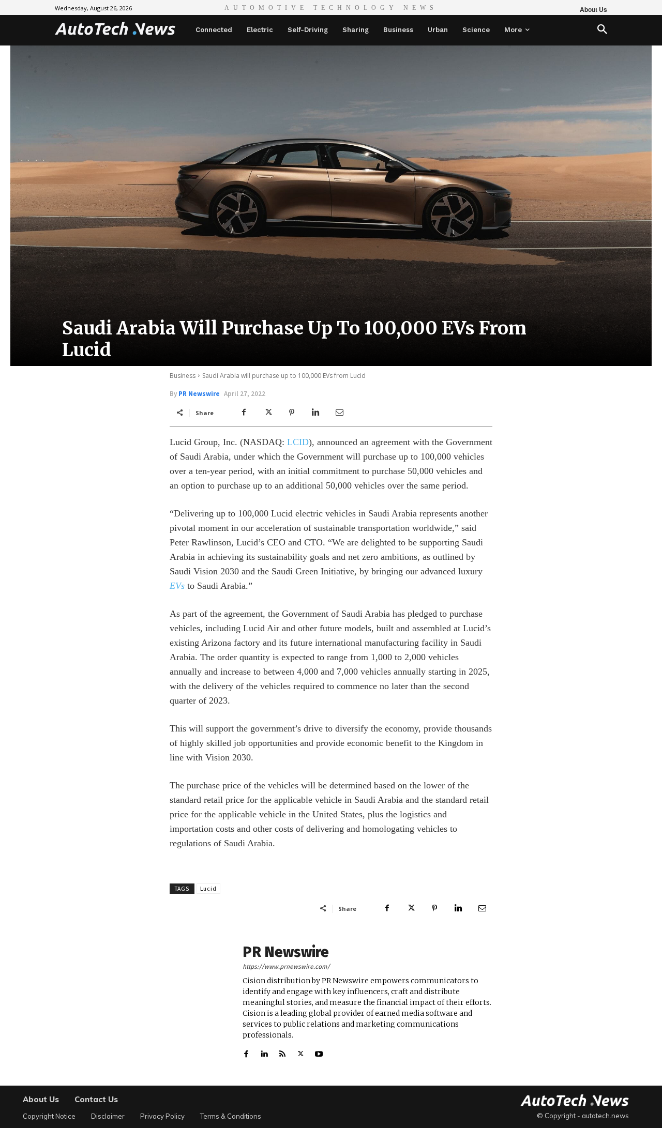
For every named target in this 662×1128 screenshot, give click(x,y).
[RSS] (283, 1052)
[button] (602, 30)
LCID (298, 442)
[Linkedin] (315, 412)
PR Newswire (199, 393)
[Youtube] (319, 1052)
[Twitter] (268, 412)
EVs (177, 586)
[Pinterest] (291, 412)
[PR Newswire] (201, 1002)
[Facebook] (244, 412)
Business (182, 375)
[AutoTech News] (115, 28)
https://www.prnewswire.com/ (286, 966)
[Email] (339, 412)
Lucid (208, 889)
